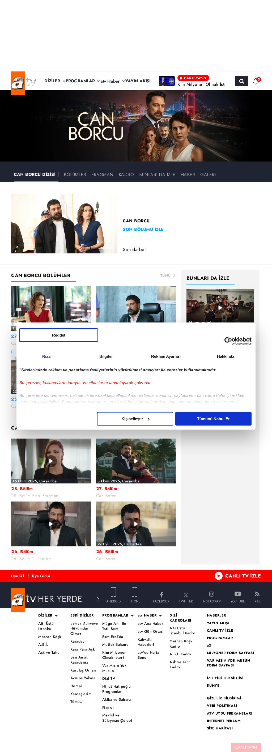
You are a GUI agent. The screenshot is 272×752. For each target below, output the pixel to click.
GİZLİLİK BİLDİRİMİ (224, 698)
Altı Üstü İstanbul (46, 626)
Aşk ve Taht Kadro (179, 665)
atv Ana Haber (150, 623)
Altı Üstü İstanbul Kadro (182, 631)
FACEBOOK (161, 601)
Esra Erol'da (112, 636)
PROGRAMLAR (80, 81)
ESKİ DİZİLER (82, 615)
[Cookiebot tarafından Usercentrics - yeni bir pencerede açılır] (228, 341)
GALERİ (208, 175)
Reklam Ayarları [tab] (166, 356)
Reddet (58, 335)
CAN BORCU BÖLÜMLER (40, 275)
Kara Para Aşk (82, 649)
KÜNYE (213, 685)
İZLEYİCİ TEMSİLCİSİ (225, 678)
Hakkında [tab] (226, 356)
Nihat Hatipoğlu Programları (116, 689)
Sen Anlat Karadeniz (79, 660)
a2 (209, 645)
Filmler (108, 707)
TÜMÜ (165, 275)
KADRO (126, 175)
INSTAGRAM (212, 601)
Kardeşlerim (81, 693)
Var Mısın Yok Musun (114, 668)
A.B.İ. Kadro (180, 654)
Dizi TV (109, 678)
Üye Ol (17, 576)
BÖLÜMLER (75, 175)
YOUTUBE (238, 601)
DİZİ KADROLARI (180, 618)
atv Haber (110, 81)
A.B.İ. (43, 644)
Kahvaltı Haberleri (146, 642)
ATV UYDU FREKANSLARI (229, 713)
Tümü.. (76, 701)
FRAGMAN (102, 175)
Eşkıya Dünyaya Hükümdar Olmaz (84, 628)
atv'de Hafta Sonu (148, 655)
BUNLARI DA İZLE (157, 175)
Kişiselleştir (132, 419)
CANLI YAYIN (246, 747)
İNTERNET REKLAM (224, 721)
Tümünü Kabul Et (213, 419)
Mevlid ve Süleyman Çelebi (117, 718)
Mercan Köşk (49, 636)
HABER (188, 175)
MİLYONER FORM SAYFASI (230, 653)
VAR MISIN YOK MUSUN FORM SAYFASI (228, 663)
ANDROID (113, 601)
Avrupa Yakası (82, 678)
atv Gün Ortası (151, 631)
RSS (257, 601)
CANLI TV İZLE (243, 575)
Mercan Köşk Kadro (181, 644)
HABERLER (216, 615)
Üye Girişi (41, 576)
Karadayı (78, 641)
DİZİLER (52, 81)
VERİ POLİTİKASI (222, 705)
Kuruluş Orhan (83, 670)
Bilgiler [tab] (106, 356)
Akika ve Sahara (116, 699)
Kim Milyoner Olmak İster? (114, 655)
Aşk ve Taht (48, 652)
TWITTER (186, 601)
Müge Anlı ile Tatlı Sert (114, 626)
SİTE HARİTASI (220, 728)
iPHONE (135, 601)
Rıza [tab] (46, 356)
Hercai (76, 686)
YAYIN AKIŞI (138, 81)
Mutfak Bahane (115, 644)
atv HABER (147, 615)
